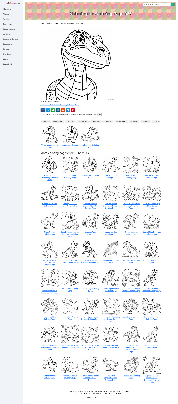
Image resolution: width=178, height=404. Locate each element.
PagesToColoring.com (46, 23)
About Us (73, 391)
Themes (56, 23)
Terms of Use (118, 391)
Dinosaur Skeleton (121, 121)
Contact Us (81, 391)
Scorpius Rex (70, 121)
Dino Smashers (82, 121)
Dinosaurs (63, 23)
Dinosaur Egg (108, 121)
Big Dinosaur (134, 121)
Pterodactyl (46, 121)
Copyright (127, 391)
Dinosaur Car (146, 121)
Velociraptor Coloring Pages (75, 23)
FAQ (87, 391)
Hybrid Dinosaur (158, 121)
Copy (99, 114)
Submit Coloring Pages (105, 391)
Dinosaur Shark (57, 121)
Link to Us (93, 391)
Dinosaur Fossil (95, 121)
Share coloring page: (47, 114)
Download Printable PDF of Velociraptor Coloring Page (60, 105)
